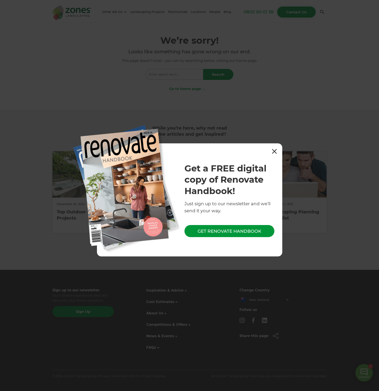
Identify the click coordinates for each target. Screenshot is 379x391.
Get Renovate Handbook (229, 231)
